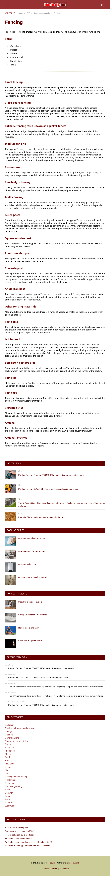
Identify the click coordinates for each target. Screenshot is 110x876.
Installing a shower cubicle (30, 602)
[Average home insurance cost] (10, 541)
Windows (9, 802)
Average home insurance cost (31, 538)
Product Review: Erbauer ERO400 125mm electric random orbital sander (51, 475)
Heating (8, 760)
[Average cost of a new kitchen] (10, 554)
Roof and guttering (13, 786)
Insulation (9, 763)
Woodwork (10, 806)
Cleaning (9, 734)
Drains (8, 744)
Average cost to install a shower (32, 577)
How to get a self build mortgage (19, 835)
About (54, 869)
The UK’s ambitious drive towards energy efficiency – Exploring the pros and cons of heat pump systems (61, 504)
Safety (8, 789)
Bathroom (9, 725)
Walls (7, 799)
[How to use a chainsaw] (10, 630)
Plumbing (9, 783)
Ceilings (8, 731)
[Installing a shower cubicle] (10, 604)
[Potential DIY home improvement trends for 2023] (10, 516)
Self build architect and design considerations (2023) (29, 842)
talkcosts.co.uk (73, 863)
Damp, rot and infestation (16, 741)
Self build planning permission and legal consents (27, 846)
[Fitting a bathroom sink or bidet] (10, 617)
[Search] (102, 5)
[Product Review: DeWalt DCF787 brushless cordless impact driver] (10, 488)
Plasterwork (10, 780)
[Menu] (8, 5)
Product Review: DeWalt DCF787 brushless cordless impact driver (48, 489)
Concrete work (12, 738)
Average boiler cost (27, 564)
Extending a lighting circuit (30, 641)
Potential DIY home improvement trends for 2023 (40, 517)
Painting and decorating (16, 776)
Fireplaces (10, 751)
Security (9, 793)
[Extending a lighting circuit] (10, 643)
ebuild (52, 863)
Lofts (7, 773)
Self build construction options (18, 838)
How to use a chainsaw (28, 628)
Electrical (9, 747)
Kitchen (8, 767)
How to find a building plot (16, 827)
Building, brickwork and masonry (20, 728)
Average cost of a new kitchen (32, 551)
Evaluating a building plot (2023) (19, 831)
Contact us (64, 869)
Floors (8, 754)
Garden (8, 757)
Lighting (8, 770)
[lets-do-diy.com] (55, 5)
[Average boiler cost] (10, 567)
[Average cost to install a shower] (10, 580)
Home (46, 869)
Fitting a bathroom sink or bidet (32, 615)
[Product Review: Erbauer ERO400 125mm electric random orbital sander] (10, 474)
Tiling (7, 796)
